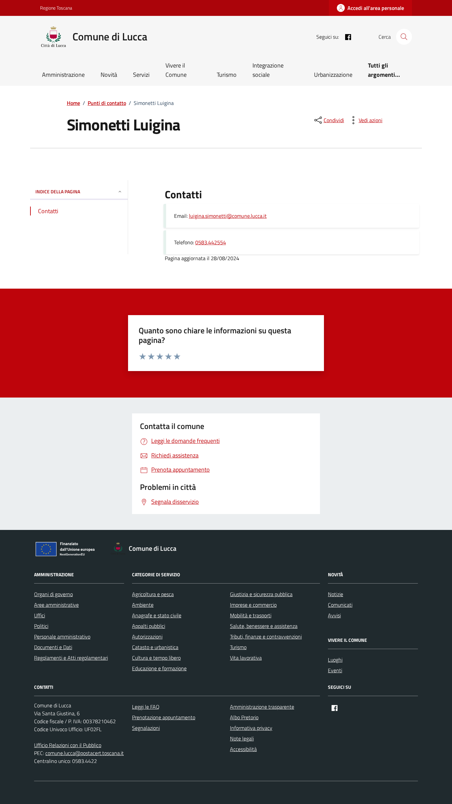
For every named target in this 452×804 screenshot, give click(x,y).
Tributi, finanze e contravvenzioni (266, 636)
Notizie (335, 594)
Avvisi (334, 615)
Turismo (227, 74)
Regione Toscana (56, 7)
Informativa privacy (251, 728)
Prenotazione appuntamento (163, 717)
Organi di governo (53, 594)
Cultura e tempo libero (156, 658)
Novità (109, 74)
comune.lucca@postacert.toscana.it (84, 753)
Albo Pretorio (244, 717)
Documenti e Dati (53, 647)
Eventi (335, 670)
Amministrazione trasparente (262, 707)
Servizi (141, 74)
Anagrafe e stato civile (156, 615)
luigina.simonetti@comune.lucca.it (228, 216)
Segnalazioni (146, 728)
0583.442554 (210, 242)
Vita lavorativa (246, 658)
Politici (41, 626)
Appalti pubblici (148, 626)
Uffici (39, 615)
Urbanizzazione (333, 74)
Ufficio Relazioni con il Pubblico (67, 745)
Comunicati (340, 605)
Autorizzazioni (147, 636)
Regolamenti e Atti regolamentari (71, 658)
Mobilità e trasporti (250, 615)
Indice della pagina (57, 191)
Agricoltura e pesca (153, 594)
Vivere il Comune (176, 70)
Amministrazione (63, 74)
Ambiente (143, 605)
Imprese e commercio (253, 605)
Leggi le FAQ (145, 707)
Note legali (242, 738)
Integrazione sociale (268, 70)
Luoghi (335, 660)
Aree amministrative (56, 605)
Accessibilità (243, 749)
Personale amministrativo (62, 636)
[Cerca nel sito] (404, 37)
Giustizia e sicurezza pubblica (261, 594)
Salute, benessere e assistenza (263, 626)
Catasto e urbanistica (155, 647)
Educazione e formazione (159, 668)
